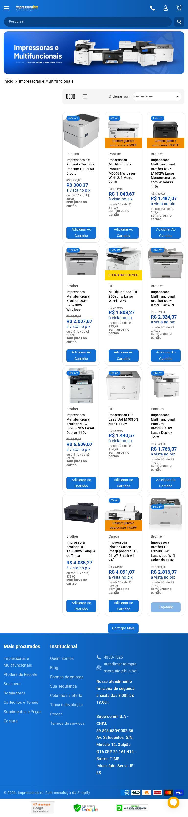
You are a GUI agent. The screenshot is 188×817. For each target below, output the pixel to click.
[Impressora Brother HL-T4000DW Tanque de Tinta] (81, 512)
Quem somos (62, 658)
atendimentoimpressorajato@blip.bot (121, 667)
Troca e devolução (66, 705)
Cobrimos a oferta (66, 695)
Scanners (12, 684)
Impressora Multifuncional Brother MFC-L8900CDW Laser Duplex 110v (80, 424)
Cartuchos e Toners (21, 702)
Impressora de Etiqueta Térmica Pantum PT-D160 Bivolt (80, 166)
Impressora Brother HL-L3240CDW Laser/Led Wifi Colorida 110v (163, 551)
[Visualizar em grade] (70, 96)
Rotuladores (14, 693)
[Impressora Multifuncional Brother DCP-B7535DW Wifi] (165, 262)
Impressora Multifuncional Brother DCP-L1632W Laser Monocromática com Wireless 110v (163, 173)
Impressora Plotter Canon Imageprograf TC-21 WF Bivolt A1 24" (123, 551)
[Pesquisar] (179, 22)
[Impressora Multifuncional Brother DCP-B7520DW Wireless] (81, 262)
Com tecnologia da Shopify (67, 793)
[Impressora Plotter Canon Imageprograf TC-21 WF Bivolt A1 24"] (123, 512)
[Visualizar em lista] (84, 96)
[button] (9, 8)
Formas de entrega (67, 677)
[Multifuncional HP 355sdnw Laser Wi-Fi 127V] (123, 262)
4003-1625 (113, 657)
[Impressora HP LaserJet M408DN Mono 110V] (123, 385)
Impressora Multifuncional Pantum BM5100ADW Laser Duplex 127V (163, 426)
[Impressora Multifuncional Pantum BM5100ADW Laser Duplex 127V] (165, 385)
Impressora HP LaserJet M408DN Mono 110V (123, 419)
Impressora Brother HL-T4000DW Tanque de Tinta (80, 549)
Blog (54, 667)
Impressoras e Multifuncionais (18, 662)
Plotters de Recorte (20, 674)
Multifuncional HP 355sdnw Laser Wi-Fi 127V (124, 296)
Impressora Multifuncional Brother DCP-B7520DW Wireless (78, 301)
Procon (56, 714)
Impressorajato (31, 793)
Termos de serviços (67, 723)
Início (8, 81)
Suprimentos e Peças (23, 711)
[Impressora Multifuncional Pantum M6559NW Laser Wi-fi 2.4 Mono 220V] (123, 130)
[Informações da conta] (165, 8)
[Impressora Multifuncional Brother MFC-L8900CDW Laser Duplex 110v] (81, 385)
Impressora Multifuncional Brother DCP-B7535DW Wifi (163, 298)
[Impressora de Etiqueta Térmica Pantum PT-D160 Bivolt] (81, 130)
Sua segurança (63, 686)
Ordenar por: (120, 96)
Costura (11, 721)
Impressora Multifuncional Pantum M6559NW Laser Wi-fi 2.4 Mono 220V (122, 171)
